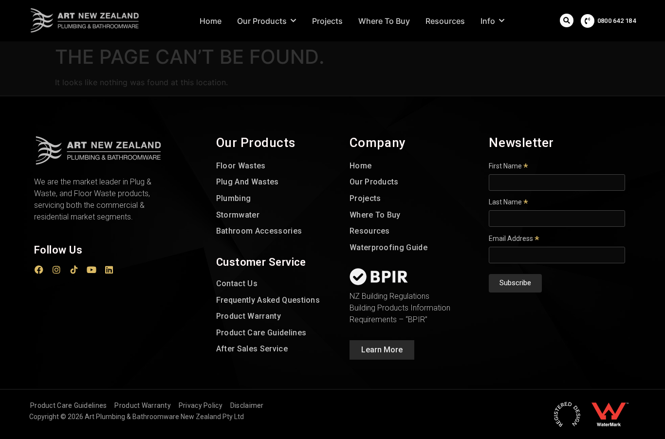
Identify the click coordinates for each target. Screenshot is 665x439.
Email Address (514, 238)
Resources (370, 231)
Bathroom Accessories (259, 231)
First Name (508, 166)
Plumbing (233, 198)
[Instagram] (56, 269)
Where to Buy (375, 215)
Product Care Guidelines (261, 332)
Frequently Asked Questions (268, 300)
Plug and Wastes (247, 181)
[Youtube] (91, 269)
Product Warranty (248, 316)
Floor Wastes (241, 165)
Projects (365, 198)
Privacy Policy (200, 405)
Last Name (508, 202)
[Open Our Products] (293, 21)
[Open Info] (502, 21)
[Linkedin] (109, 269)
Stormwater (237, 215)
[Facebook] (39, 269)
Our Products (374, 181)
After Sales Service (252, 348)
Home (360, 165)
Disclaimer (247, 405)
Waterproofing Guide (388, 247)
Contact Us (237, 283)
